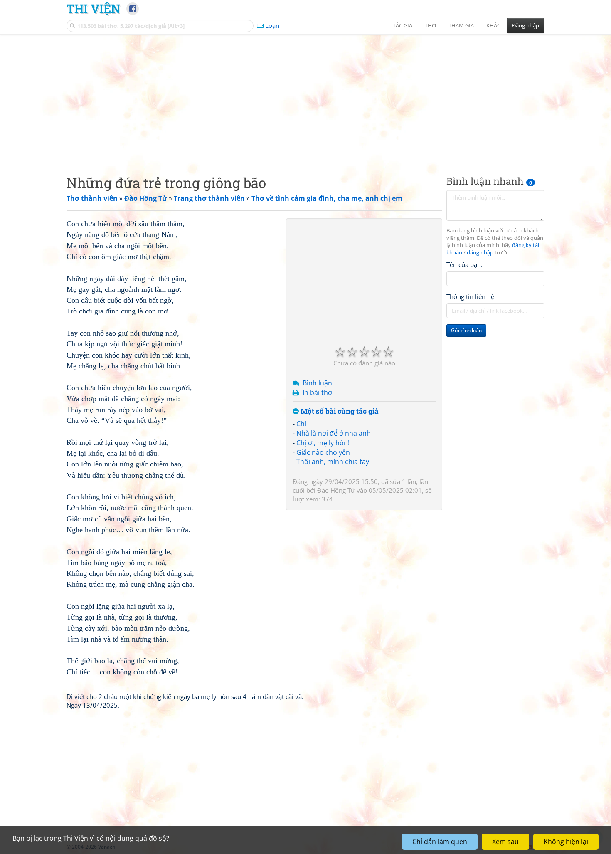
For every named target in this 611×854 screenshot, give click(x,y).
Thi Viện (93, 8)
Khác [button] (493, 25)
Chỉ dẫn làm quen (439, 841)
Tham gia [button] (461, 25)
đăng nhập (480, 253)
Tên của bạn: (464, 264)
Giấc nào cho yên (323, 452)
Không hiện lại (566, 841)
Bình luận (317, 383)
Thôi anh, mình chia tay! (333, 461)
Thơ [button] (430, 25)
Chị (301, 423)
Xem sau (505, 841)
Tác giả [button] (402, 25)
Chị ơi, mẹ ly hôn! (323, 442)
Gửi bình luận (466, 330)
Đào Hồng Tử (336, 490)
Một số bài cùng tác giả (339, 411)
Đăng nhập (525, 25)
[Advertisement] (305, 97)
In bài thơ (317, 392)
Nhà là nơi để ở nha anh (333, 433)
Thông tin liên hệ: (471, 297)
